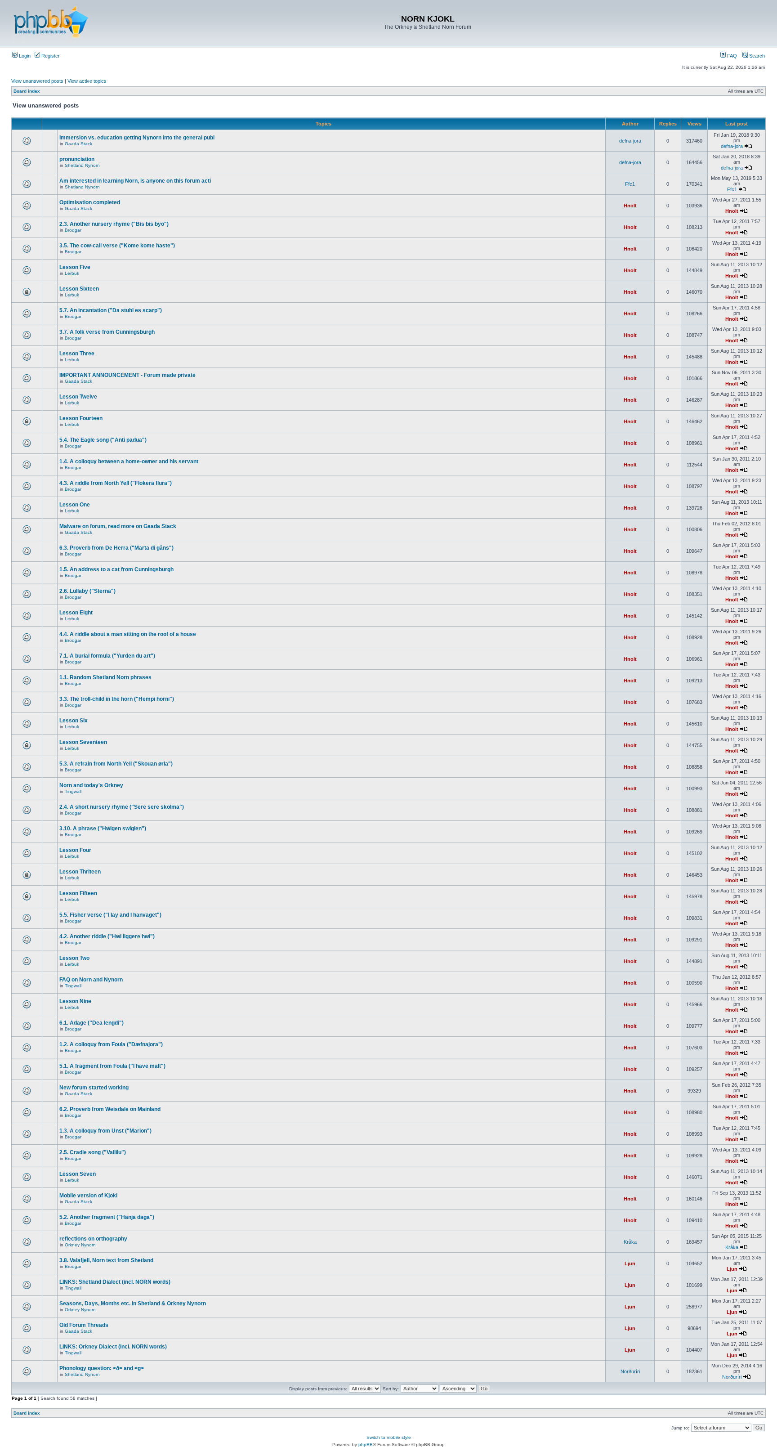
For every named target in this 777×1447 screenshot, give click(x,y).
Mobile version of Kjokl (88, 1195)
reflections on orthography (93, 1239)
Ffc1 (630, 184)
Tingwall (73, 791)
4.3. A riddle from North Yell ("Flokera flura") (115, 483)
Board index (26, 91)
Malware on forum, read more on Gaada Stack (117, 526)
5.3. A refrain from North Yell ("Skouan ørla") (116, 764)
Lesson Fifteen (78, 893)
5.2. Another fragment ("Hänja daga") (106, 1217)
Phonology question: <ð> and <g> (101, 1368)
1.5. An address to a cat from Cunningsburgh (116, 569)
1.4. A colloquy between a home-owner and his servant (128, 461)
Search (756, 55)
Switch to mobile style (388, 1437)
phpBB (365, 1444)
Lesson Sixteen (79, 289)
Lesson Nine (75, 1001)
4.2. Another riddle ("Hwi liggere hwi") (107, 936)
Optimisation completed (89, 202)
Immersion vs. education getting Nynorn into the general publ (136, 137)
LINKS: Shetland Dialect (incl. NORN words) (114, 1282)
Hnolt (630, 205)
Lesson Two (74, 958)
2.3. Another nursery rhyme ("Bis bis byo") (114, 224)
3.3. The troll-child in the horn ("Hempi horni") (116, 699)
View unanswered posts (37, 81)
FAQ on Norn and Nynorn (91, 980)
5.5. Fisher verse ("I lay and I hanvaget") (110, 915)
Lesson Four (75, 850)
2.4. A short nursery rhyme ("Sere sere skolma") (121, 807)
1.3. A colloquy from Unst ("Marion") (105, 1131)
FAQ (731, 55)
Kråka (630, 1242)
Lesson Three (76, 353)
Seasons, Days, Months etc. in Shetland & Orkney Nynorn (132, 1303)
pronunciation (76, 159)
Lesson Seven (77, 1174)
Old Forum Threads (83, 1325)
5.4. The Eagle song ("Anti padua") (103, 440)
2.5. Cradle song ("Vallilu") (92, 1152)
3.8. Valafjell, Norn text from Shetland (106, 1260)
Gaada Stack (78, 143)
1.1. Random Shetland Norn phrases (105, 677)
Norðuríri (630, 1371)
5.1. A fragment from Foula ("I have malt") (112, 1066)
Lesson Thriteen (80, 872)
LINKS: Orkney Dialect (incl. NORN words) (113, 1347)
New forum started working (94, 1087)
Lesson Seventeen (83, 742)
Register (50, 55)
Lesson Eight (76, 612)
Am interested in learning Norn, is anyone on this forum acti (135, 181)
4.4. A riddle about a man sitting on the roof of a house (127, 634)
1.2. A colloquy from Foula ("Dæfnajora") (111, 1044)
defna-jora (630, 140)
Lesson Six (73, 720)
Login (24, 55)
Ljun (630, 1263)
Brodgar (73, 230)
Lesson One (74, 505)
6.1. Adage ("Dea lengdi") (91, 1023)
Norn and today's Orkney (91, 785)
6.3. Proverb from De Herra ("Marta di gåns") (116, 548)
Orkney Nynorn (80, 1244)
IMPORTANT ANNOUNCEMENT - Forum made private (127, 375)
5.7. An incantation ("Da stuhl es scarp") (110, 310)
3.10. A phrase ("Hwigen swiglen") (102, 828)
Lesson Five (74, 267)
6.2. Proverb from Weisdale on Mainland (110, 1109)
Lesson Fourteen (81, 418)
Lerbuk (72, 273)
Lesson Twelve (78, 397)
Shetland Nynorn (82, 165)
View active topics (87, 81)
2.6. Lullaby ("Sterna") (87, 591)
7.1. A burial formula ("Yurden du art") (107, 656)
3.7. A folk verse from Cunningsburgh (107, 332)
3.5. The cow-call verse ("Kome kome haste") (117, 245)
